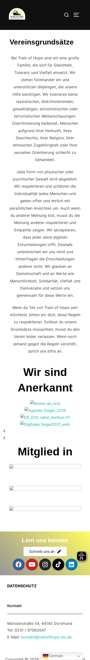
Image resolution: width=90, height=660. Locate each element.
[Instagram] (45, 565)
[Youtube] (32, 565)
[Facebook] (19, 565)
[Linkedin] (72, 565)
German (55, 656)
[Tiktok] (58, 565)
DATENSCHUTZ (22, 585)
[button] (45, 431)
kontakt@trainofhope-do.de (46, 637)
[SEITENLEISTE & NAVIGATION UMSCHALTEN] (78, 15)
